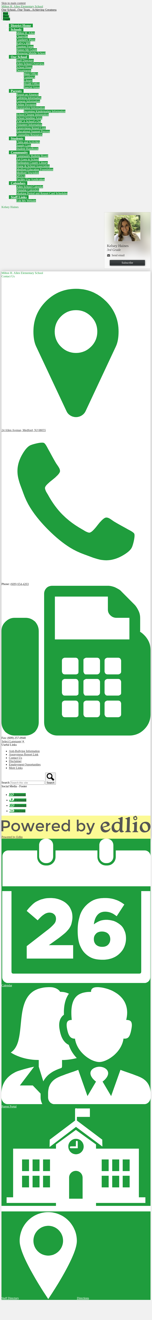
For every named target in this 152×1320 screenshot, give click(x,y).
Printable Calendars (27, 190)
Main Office (31, 73)
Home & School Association (33, 166)
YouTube (19, 810)
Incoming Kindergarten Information (44, 111)
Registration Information (30, 108)
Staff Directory (25, 60)
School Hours (24, 67)
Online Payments (26, 104)
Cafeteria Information (28, 97)
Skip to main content (13, 3)
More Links (16, 767)
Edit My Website (26, 200)
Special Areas (32, 87)
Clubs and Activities (28, 142)
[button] (16, 29)
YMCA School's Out (28, 121)
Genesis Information (28, 101)
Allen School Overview (30, 63)
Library (28, 80)
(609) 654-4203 (19, 584)
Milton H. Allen (25, 33)
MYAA (20, 176)
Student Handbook (27, 148)
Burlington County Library (32, 162)
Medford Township (27, 172)
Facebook (20, 800)
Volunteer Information (29, 124)
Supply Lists (23, 145)
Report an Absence (27, 94)
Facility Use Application (30, 179)
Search (5, 782)
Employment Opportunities (25, 764)
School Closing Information (32, 114)
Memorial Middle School (31, 53)
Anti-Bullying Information (24, 751)
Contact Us (15, 757)
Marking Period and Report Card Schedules (41, 193)
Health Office (32, 83)
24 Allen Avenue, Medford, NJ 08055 (23, 430)
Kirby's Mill (23, 43)
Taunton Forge (25, 46)
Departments (23, 70)
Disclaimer (15, 761)
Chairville (22, 36)
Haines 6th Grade (26, 49)
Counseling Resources (29, 134)
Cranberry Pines (25, 39)
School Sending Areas (29, 118)
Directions (83, 1298)
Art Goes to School (27, 159)
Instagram (20, 794)
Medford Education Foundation (34, 169)
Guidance (29, 77)
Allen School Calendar (29, 186)
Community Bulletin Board (32, 156)
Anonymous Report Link (31, 128)
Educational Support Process (33, 131)
